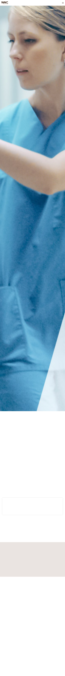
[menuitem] (62, 3)
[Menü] (62, 3)
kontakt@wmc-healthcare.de (42, 508)
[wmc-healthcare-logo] (7, 3)
